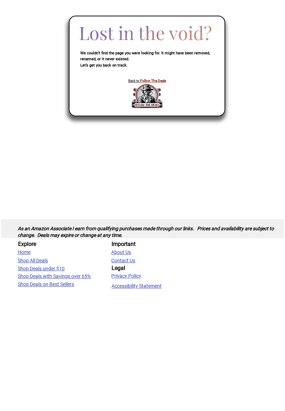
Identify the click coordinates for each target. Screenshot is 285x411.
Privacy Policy (126, 276)
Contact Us (123, 260)
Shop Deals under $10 (41, 268)
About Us (121, 252)
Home (24, 252)
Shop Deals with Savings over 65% (54, 276)
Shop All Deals (33, 260)
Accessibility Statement (137, 286)
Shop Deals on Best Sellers (46, 284)
